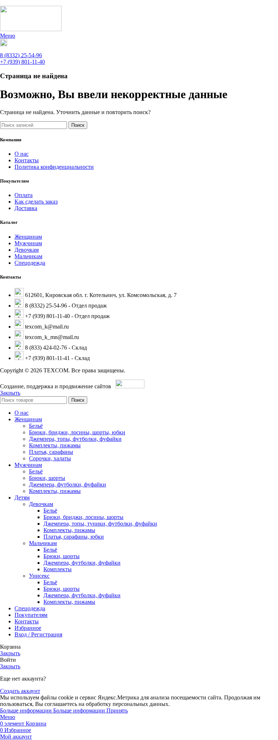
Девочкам (26, 250)
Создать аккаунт (20, 691)
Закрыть (10, 393)
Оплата (23, 195)
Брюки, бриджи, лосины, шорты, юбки (77, 432)
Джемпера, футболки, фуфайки (67, 484)
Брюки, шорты (47, 478)
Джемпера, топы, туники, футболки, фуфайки (100, 523)
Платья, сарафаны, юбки (73, 537)
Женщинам (28, 237)
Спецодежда (29, 263)
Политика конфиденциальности (54, 167)
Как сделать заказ (36, 201)
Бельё (36, 426)
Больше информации (52, 710)
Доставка (25, 208)
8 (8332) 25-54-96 (21, 55)
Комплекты (57, 569)
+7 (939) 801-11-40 (22, 62)
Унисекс (39, 576)
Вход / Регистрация (38, 634)
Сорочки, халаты (50, 458)
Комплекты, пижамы (55, 445)
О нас (21, 154)
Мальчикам (28, 256)
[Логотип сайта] (31, 29)
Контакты (26, 160)
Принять (117, 710)
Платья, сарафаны (51, 452)
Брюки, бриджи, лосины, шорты (83, 517)
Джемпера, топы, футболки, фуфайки (75, 439)
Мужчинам (28, 243)
